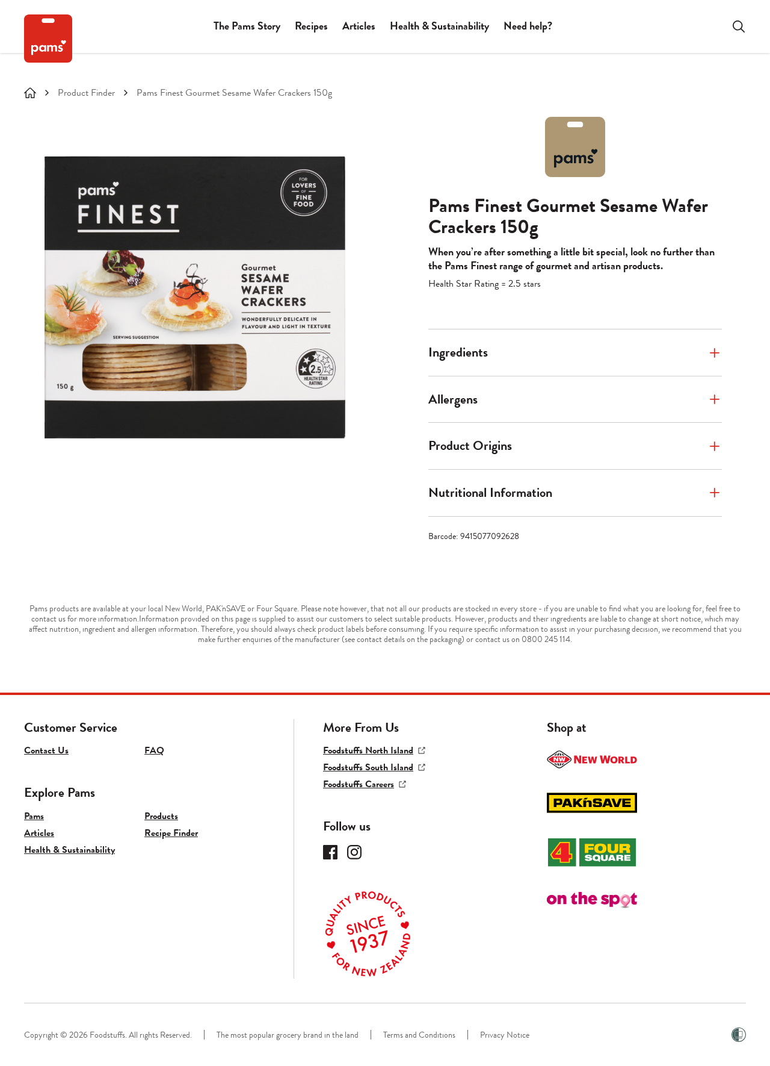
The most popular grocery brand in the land (288, 1035)
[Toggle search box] (731, 26)
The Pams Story (247, 26)
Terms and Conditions (419, 1035)
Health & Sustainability (439, 26)
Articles (358, 26)
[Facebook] (330, 852)
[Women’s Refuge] (739, 1034)
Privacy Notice (504, 1035)
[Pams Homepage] (48, 38)
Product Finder (86, 93)
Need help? (528, 26)
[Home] (30, 93)
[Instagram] (354, 852)
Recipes (311, 26)
